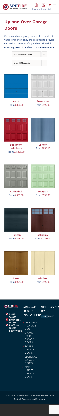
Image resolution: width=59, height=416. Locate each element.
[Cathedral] (16, 176)
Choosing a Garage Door (30, 325)
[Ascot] (16, 86)
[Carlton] (43, 130)
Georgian (43, 191)
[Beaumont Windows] (16, 130)
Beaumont (43, 101)
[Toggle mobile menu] (54, 5)
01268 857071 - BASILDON (13, 320)
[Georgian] (43, 176)
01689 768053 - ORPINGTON (13, 314)
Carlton (43, 144)
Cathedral (16, 191)
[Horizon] (16, 220)
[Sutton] (16, 263)
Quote (43, 5)
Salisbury (43, 235)
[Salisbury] (43, 220)
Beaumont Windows (16, 146)
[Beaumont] (43, 86)
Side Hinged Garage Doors (29, 372)
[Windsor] (43, 263)
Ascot (16, 101)
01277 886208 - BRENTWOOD (13, 325)
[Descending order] (44, 54)
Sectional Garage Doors (30, 360)
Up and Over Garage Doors (29, 337)
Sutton (16, 278)
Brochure (36, 5)
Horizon (16, 235)
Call (50, 5)
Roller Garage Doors (29, 349)
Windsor (43, 278)
